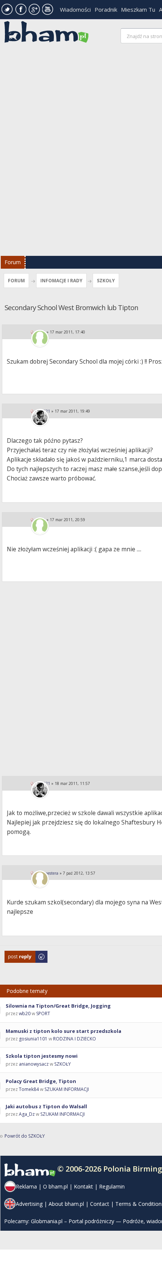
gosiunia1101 (33, 1039)
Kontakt (83, 1186)
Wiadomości (75, 9)
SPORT (43, 1013)
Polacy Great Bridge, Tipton (41, 1081)
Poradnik (106, 9)
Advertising (29, 1203)
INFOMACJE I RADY (61, 280)
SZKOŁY (106, 280)
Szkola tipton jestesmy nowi (42, 1055)
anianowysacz (34, 1064)
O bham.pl (55, 1186)
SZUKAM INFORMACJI (66, 1089)
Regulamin (112, 1186)
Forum (13, 262)
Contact (99, 1203)
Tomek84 (29, 1089)
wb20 (25, 1013)
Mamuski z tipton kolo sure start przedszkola (63, 1031)
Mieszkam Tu (138, 9)
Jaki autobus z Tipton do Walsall (46, 1106)
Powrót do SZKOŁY (25, 1136)
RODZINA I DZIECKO (74, 1039)
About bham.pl (66, 1203)
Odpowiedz (17, 954)
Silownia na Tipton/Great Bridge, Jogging (58, 1005)
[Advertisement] (81, 151)
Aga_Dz (27, 1114)
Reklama (26, 1186)
